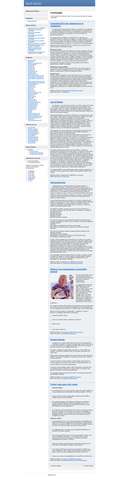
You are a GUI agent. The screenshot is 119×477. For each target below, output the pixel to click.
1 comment (78, 377)
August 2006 (31, 141)
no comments (79, 175)
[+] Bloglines (31, 171)
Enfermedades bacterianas (35, 75)
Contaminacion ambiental (36, 154)
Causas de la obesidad (34, 32)
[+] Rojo (30, 180)
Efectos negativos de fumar (35, 35)
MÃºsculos (31, 91)
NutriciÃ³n (74, 378)
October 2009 (31, 131)
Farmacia (30, 85)
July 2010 (30, 127)
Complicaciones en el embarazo (36, 38)
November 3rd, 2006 (67, 332)
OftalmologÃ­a (31, 101)
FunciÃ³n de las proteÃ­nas (35, 29)
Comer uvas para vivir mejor (64, 384)
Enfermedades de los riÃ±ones (36, 40)
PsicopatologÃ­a (32, 103)
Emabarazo (31, 73)
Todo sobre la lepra (33, 28)
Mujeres (74, 333)
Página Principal (32, 21)
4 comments (79, 90)
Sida (29, 112)
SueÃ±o (30, 119)
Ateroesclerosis (57, 182)
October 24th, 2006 (67, 377)
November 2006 (32, 137)
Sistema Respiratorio (33, 117)
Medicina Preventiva (77, 263)
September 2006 (32, 140)
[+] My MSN (31, 175)
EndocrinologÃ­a (32, 74)
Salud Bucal (31, 106)
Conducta (30, 68)
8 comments (78, 459)
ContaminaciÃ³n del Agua (36, 152)
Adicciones (31, 60)
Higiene (30, 88)
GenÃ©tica (31, 87)
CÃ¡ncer (30, 66)
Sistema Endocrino (33, 114)
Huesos (30, 89)
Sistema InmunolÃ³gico (34, 116)
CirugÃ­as (30, 67)
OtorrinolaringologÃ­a (33, 102)
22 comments (79, 332)
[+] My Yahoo (31, 176)
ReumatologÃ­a (32, 105)
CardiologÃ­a (65, 92)
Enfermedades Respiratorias (35, 82)
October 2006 (31, 138)
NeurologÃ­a (31, 96)
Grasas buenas (57, 339)
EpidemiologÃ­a (32, 84)
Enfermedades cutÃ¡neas (34, 77)
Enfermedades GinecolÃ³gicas (36, 78)
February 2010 (32, 129)
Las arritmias (56, 102)
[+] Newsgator (31, 178)
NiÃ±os (30, 98)
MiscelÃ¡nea (31, 94)
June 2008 (30, 135)
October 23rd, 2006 (67, 459)
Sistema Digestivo (33, 113)
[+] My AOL (31, 173)
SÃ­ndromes (31, 109)
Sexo (29, 110)
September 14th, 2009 (68, 90)
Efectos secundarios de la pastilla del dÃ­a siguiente (35, 48)
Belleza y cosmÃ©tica (34, 63)
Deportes (30, 70)
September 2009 (32, 133)
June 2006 (30, 142)
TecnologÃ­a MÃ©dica (34, 120)
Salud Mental (83, 460)
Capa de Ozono (34, 151)
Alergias (30, 61)
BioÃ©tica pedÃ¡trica (33, 43)
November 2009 (32, 130)
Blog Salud (33, 3)
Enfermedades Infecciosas (35, 81)
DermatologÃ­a (31, 71)
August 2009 (31, 134)
